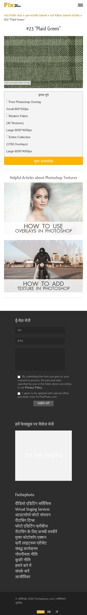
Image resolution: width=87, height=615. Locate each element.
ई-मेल (20, 340)
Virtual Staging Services (32, 509)
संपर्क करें (22, 571)
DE (49, 611)
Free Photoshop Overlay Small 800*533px (23, 105)
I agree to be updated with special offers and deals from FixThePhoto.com (43, 395)
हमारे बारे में (23, 566)
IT (57, 611)
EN (40, 611)
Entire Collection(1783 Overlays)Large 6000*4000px (19, 144)
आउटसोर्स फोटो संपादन (33, 515)
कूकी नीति (23, 560)
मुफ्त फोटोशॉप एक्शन (30, 538)
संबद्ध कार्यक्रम (26, 549)
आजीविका (22, 577)
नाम (19, 330)
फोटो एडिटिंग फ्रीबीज (31, 526)
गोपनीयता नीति (26, 554)
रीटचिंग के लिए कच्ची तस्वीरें (36, 532)
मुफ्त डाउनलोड (43, 160)
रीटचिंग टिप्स (25, 521)
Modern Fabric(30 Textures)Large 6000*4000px (19, 123)
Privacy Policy (33, 387)
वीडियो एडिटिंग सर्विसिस (33, 504)
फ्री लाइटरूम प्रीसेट (31, 543)
